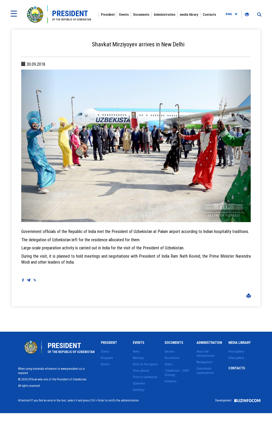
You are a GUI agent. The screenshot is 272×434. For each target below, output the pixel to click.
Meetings (138, 358)
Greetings (138, 390)
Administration (164, 14)
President (108, 14)
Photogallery (236, 351)
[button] (38, 146)
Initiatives (171, 381)
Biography (107, 358)
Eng (229, 14)
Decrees (170, 351)
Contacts (209, 14)
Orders (169, 364)
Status (105, 351)
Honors (105, 364)
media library (189, 14)
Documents (141, 14)
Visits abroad (141, 371)
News (136, 351)
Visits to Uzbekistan (145, 377)
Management (204, 362)
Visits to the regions (145, 364)
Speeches (139, 383)
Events (124, 14)
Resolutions (172, 358)
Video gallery (236, 358)
